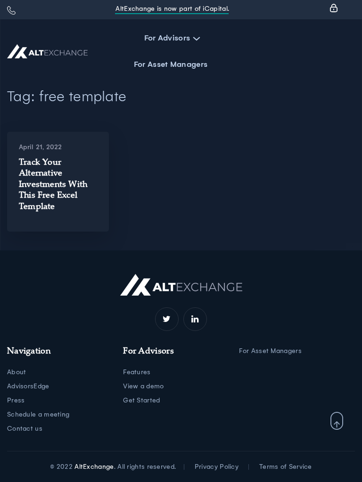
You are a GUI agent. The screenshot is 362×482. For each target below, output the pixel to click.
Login (333, 8)
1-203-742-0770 (11, 10)
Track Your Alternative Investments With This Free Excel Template (53, 185)
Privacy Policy (217, 467)
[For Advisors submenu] (194, 38)
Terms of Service (285, 467)
